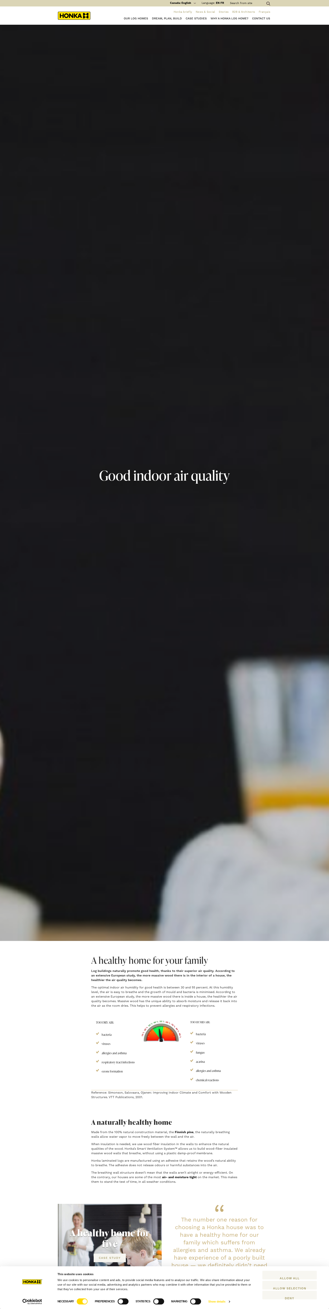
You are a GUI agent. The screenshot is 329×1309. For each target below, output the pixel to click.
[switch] (123, 1301)
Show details (216, 1301)
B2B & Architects (243, 12)
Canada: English (180, 3)
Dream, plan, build (167, 18)
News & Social (205, 12)
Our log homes (136, 18)
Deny (289, 1298)
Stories (223, 12)
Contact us (261, 18)
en (218, 3)
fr (222, 3)
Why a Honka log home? (229, 18)
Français (264, 12)
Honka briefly (183, 12)
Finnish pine (184, 1132)
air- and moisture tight (179, 1177)
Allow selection (289, 1288)
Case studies (196, 18)
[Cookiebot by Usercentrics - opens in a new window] (32, 1301)
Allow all (290, 1278)
